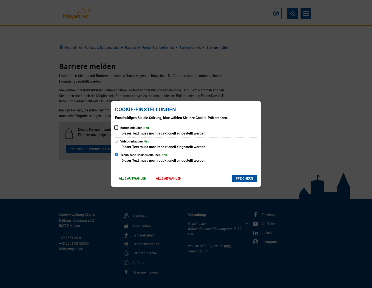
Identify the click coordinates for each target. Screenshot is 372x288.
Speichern (244, 178)
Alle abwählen (168, 178)
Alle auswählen (132, 178)
